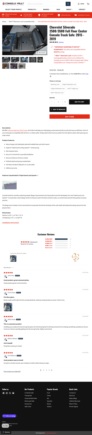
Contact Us (72, 393)
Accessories (28, 404)
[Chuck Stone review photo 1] (8, 307)
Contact (82, 9)
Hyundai (49, 401)
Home (4, 22)
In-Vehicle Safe (29, 393)
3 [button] (46, 370)
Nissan (49, 404)
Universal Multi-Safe (31, 398)
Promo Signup (73, 407)
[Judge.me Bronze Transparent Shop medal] (75, 256)
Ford (48, 393)
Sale (58, 9)
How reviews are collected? (12, 371)
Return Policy (73, 404)
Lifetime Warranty (74, 401)
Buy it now (69, 117)
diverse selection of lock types (18, 130)
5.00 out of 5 (33, 242)
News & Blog (73, 398)
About (69, 9)
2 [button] (43, 370)
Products (32, 9)
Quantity (52, 97)
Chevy (49, 396)
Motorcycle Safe (29, 401)
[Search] (68, 4)
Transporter (28, 396)
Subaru (49, 407)
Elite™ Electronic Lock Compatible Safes (21, 22)
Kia (48, 398)
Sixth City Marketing (50, 433)
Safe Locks (28, 407)
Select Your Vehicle (13, 9)
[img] (8, 273)
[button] (49, 239)
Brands (46, 9)
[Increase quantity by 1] (65, 101)
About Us (72, 396)
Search (4, 422)
